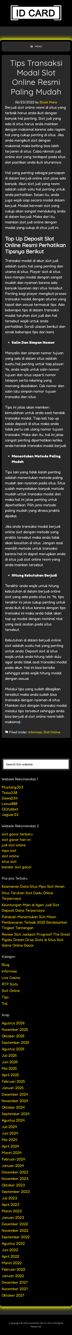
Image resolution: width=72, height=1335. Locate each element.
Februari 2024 (13, 1159)
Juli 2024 (9, 1127)
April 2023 (10, 1204)
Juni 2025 (10, 1062)
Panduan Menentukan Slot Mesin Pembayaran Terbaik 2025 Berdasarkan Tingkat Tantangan (34, 922)
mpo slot (9, 850)
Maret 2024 (11, 1153)
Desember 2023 (15, 1172)
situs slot (9, 861)
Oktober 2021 (13, 1295)
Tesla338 (9, 792)
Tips (5, 997)
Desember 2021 (14, 1282)
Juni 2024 (10, 1133)
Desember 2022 (15, 1224)
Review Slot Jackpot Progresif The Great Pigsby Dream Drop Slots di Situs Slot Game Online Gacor (36, 939)
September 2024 (15, 1114)
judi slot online (14, 845)
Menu (38, 46)
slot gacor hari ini (16, 839)
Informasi (35, 732)
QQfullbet (10, 809)
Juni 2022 (10, 1250)
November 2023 (15, 1178)
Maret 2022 (12, 1263)
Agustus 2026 (13, 1023)
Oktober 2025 (13, 1036)
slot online (10, 856)
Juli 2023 (9, 1198)
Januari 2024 (13, 1165)
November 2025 (15, 1029)
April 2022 (10, 1256)
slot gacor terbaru (17, 834)
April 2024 (10, 1146)
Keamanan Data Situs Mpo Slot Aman (33, 886)
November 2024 (15, 1101)
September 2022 (16, 1237)
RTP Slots (10, 984)
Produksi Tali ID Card (36, 13)
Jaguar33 (10, 814)
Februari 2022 (13, 1269)
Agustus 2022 (13, 1243)
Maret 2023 (12, 1211)
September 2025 (15, 1042)
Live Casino (11, 977)
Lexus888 (9, 803)
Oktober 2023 (13, 1185)
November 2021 (15, 1289)
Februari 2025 (13, 1081)
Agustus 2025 (13, 1049)
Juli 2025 (9, 1055)
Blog (5, 965)
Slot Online (52, 732)
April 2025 (10, 1075)
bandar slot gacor (17, 867)
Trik (5, 1003)
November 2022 (15, 1230)
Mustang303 (12, 787)
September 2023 (16, 1191)
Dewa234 (9, 798)
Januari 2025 (13, 1088)
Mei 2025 (9, 1068)
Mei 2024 (9, 1140)
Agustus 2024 (13, 1120)
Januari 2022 (13, 1276)
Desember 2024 (15, 1094)
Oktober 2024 (13, 1107)
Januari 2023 (13, 1217)
